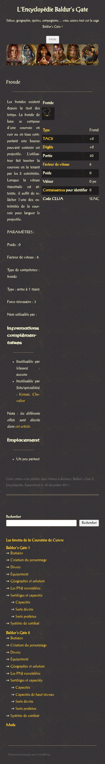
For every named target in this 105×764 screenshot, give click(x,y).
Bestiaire (16, 553)
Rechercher (13, 516)
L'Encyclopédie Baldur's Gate (52, 10)
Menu (52, 39)
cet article (22, 426)
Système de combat (24, 623)
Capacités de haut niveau (35, 695)
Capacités (23, 602)
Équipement (33, 485)
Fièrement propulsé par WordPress (29, 754)
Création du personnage (28, 560)
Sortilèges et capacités (26, 595)
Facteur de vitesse (56, 164)
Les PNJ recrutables (25, 588)
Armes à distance (59, 479)
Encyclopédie (14, 485)
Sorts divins (24, 609)
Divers (15, 567)
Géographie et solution (27, 581)
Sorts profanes (26, 616)
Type (46, 130)
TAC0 (48, 139)
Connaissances (54, 190)
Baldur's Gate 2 (83, 479)
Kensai (24, 394)
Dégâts (48, 147)
